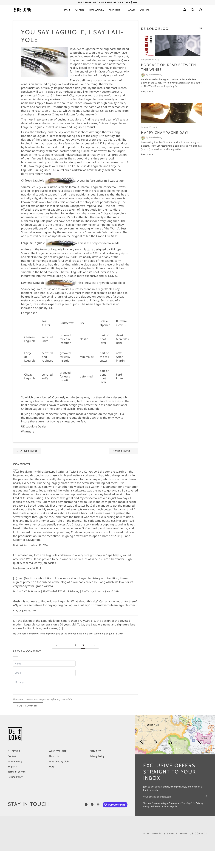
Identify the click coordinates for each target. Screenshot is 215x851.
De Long (152, 833)
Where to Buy (15, 761)
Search (172, 833)
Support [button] (14, 751)
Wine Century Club (59, 761)
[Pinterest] (92, 804)
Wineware (27, 431)
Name (18, 666)
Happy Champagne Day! (164, 133)
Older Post (27, 451)
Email (18, 676)
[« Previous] (56, 645)
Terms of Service (162, 806)
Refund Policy (15, 776)
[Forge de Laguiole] (61, 243)
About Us (54, 756)
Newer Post (123, 451)
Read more (147, 91)
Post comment (28, 705)
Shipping (12, 766)
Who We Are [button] (58, 751)
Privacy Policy (97, 756)
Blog (51, 766)
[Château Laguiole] (60, 180)
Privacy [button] (95, 751)
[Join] (204, 796)
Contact (12, 756)
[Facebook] (86, 804)
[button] (67, 10)
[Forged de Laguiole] (61, 283)
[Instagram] (98, 804)
